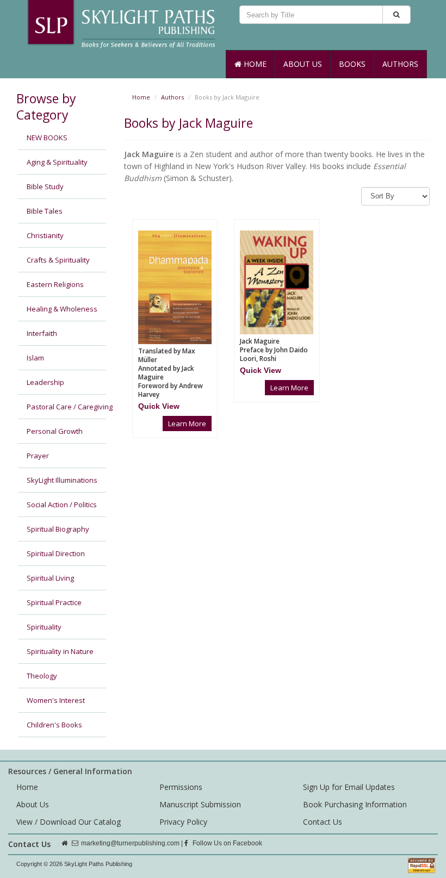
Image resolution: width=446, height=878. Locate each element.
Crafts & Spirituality (58, 260)
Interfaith (42, 333)
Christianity (45, 235)
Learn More (187, 423)
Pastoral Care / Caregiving (66, 407)
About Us (302, 64)
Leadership (45, 382)
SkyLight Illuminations (62, 480)
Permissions (180, 787)
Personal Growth (55, 431)
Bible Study (45, 186)
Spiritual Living (50, 578)
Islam (35, 358)
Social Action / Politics (62, 504)
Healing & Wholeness (62, 309)
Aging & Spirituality (57, 162)
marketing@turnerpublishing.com (130, 843)
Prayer (38, 455)
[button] (158, 406)
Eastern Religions (55, 284)
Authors (400, 64)
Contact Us (322, 822)
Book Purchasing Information (355, 804)
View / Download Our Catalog (68, 822)
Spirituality (44, 627)
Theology (42, 676)
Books (352, 64)
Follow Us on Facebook (226, 843)
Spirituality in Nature (60, 651)
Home (254, 64)
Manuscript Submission (200, 804)
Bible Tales (45, 211)
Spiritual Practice (54, 602)
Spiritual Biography (58, 529)
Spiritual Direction (56, 553)
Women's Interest (56, 700)
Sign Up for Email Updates (349, 787)
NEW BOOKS (47, 137)
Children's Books (54, 725)
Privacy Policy (183, 822)
